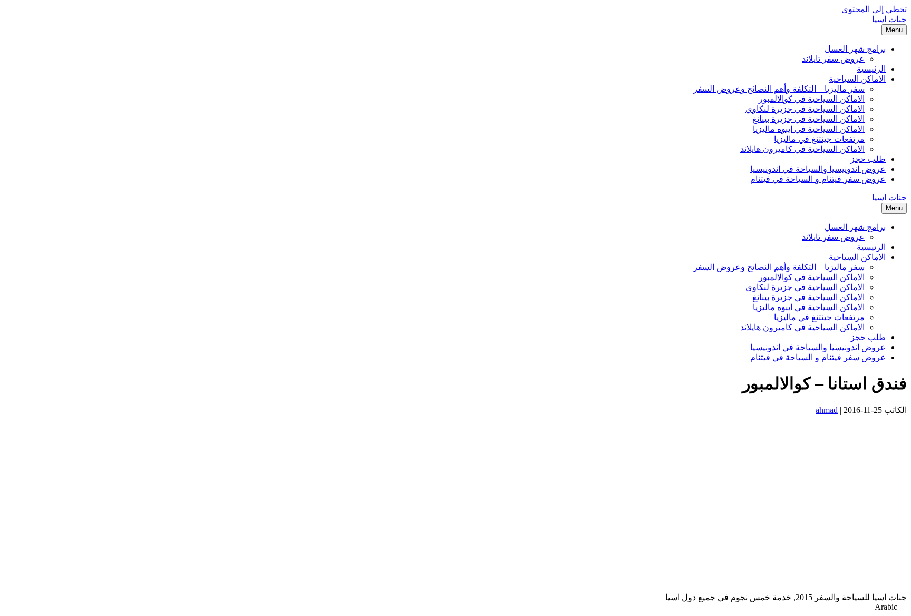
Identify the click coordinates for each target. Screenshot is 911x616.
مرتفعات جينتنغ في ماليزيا (819, 138)
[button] (455, 607)
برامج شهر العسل (855, 48)
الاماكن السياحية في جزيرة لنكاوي (805, 108)
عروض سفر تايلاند (833, 58)
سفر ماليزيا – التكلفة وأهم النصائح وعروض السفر (779, 88)
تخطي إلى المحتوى (874, 9)
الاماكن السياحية (857, 78)
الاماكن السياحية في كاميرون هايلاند (802, 149)
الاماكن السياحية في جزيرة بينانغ (808, 118)
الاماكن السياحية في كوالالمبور (812, 98)
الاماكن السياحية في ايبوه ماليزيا (809, 128)
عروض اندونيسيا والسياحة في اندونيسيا (818, 169)
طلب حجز (868, 159)
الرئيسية (871, 68)
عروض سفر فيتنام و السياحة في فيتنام (818, 179)
